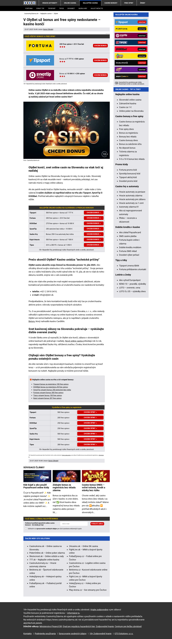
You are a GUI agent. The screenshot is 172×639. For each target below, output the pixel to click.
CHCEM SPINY (89, 434)
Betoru (32, 321)
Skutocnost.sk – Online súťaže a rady (46, 556)
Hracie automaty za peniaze (132, 192)
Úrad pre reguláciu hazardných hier (79, 626)
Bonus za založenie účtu (130, 144)
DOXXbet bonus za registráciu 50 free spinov (50, 387)
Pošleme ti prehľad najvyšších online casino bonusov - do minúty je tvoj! (40, 524)
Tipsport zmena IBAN (129, 265)
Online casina (70, 3)
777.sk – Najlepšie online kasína (44, 559)
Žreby (142, 3)
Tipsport (51, 8)
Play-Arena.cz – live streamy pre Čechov (88, 590)
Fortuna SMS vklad (128, 251)
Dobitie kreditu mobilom (130, 247)
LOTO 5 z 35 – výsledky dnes (132, 291)
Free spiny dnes (126, 129)
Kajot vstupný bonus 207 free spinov (47, 398)
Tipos (61, 8)
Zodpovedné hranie (105, 626)
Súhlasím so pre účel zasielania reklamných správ (55, 528)
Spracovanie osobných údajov (72, 633)
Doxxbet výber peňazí (129, 255)
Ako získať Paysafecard (130, 232)
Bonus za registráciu (128, 133)
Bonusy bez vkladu (127, 136)
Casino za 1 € (125, 107)
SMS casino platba (127, 236)
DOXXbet (71, 8)
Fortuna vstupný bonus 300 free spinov (48, 393)
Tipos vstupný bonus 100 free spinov (47, 395)
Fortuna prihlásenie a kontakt (132, 269)
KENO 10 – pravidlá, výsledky (132, 284)
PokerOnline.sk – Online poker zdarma (47, 553)
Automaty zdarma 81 (129, 207)
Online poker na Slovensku (131, 111)
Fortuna (29, 8)
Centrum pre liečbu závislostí (128, 626)
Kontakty (27, 633)
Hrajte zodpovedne (66, 455)
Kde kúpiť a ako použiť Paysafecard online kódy (36, 486)
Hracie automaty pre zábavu (132, 199)
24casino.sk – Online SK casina (83, 546)
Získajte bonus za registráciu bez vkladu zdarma (64, 488)
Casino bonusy (110, 3)
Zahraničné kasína (127, 103)
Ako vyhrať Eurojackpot (130, 280)
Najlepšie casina (90, 3)
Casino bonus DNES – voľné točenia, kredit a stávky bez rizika (93, 488)
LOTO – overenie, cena (129, 287)
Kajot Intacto (97, 8)
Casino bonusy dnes (128, 140)
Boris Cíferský (48, 29)
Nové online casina (74, 341)
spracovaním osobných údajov (46, 528)
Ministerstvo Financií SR (51, 626)
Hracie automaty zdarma (130, 195)
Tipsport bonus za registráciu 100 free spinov (51, 384)
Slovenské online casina (130, 100)
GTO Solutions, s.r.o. (124, 633)
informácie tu (73, 613)
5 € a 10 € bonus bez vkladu (132, 159)
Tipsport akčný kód (128, 177)
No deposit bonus (127, 148)
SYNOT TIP (40, 8)
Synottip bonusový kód (129, 173)
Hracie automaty (49, 3)
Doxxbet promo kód (128, 181)
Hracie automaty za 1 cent (131, 203)
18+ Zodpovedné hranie (101, 633)
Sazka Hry (83, 8)
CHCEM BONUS (100, 46)
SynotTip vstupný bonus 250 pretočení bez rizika (52, 390)
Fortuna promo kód (128, 170)
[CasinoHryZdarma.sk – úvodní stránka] (29, 3)
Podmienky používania (45, 633)
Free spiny (128, 3)
